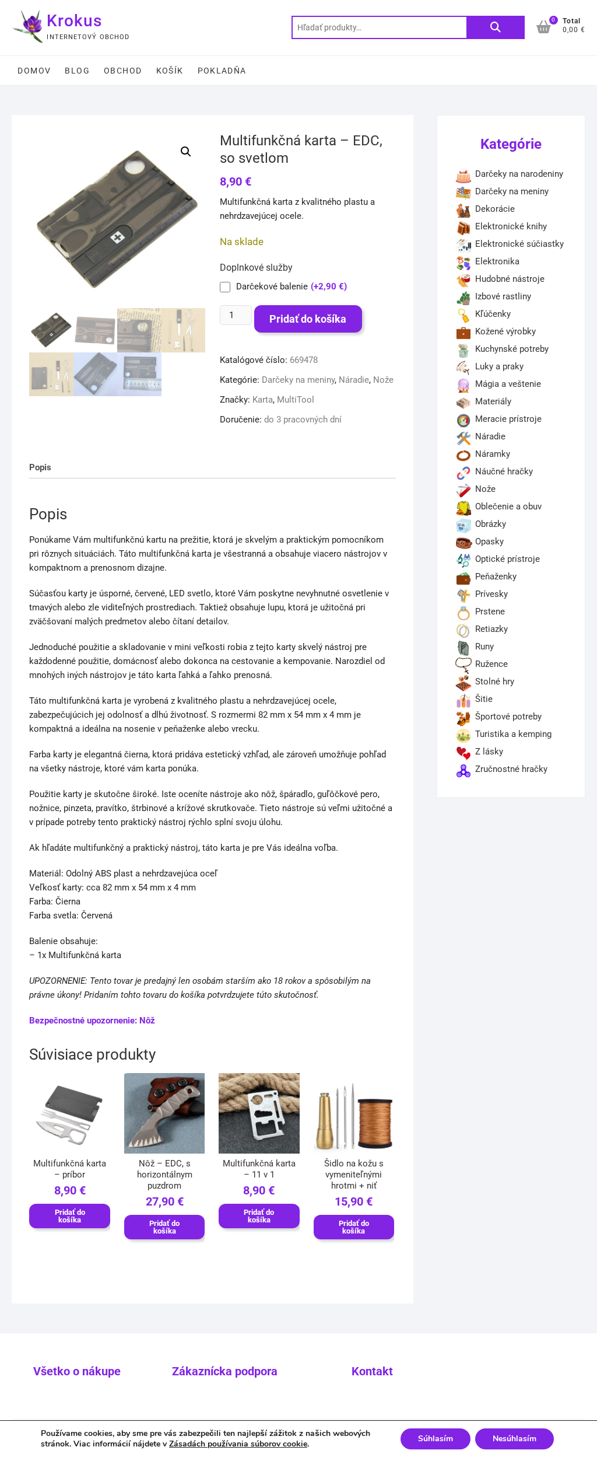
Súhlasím (435, 1438)
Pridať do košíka (307, 319)
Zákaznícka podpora (225, 1371)
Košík (170, 70)
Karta (262, 399)
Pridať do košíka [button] (70, 1216)
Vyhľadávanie (495, 27)
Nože (383, 380)
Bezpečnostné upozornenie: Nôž (92, 1020)
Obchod (123, 70)
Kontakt (372, 1371)
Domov (34, 70)
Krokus (74, 20)
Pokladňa (222, 70)
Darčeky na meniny (298, 380)
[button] (185, 151)
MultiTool (295, 399)
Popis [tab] (40, 467)
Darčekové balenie (291, 286)
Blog (77, 70)
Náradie (354, 380)
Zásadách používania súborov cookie (238, 1443)
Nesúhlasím (514, 1438)
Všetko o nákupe (77, 1371)
